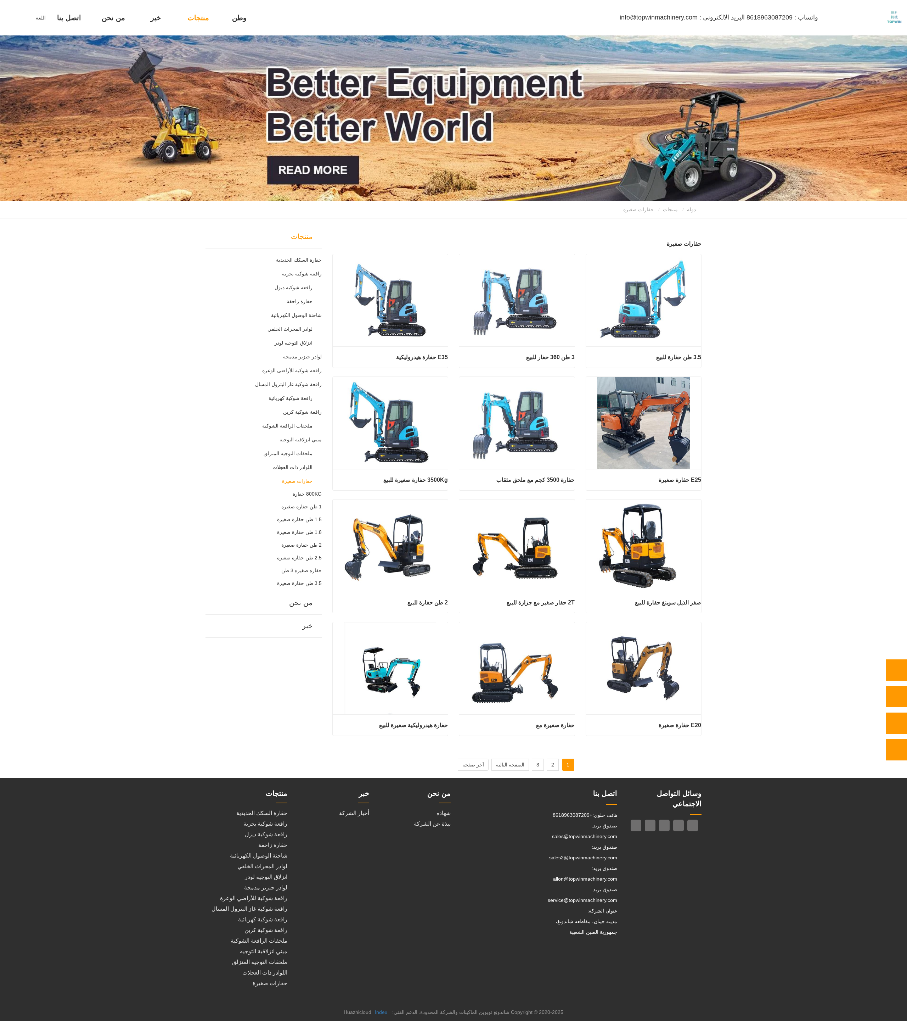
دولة (692, 209)
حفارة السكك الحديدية (298, 260)
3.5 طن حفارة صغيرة (299, 583)
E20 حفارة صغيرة (680, 725)
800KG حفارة (307, 494)
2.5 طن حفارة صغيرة (299, 557)
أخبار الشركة (354, 813)
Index (381, 1012)
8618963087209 (781, 17)
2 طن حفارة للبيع (427, 602)
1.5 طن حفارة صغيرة (299, 519)
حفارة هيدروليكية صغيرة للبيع (413, 725)
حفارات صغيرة (297, 481)
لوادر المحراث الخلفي (289, 329)
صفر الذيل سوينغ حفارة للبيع (668, 602)
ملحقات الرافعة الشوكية (287, 426)
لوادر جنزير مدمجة (302, 356)
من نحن (300, 603)
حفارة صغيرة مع (555, 725)
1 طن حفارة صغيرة (301, 506)
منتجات (670, 209)
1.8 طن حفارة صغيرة (299, 532)
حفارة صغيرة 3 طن (301, 570)
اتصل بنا (69, 18)
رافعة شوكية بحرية (301, 274)
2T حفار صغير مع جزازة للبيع (541, 602)
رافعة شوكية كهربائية (290, 398)
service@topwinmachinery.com (582, 900)
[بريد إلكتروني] (896, 723)
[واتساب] (896, 670)
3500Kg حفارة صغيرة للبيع (415, 480)
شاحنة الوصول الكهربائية (296, 315)
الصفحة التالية (510, 765)
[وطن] (895, 17)
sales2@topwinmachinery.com (583, 857)
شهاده (443, 813)
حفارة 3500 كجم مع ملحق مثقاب (535, 480)
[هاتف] (896, 696)
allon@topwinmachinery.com (585, 879)
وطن (239, 18)
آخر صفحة (473, 765)
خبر (307, 626)
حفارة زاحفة (299, 301)
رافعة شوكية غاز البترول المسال (288, 384)
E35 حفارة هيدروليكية (422, 357)
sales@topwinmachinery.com (584, 836)
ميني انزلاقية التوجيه (300, 439)
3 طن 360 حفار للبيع (550, 357)
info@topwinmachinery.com (682, 17)
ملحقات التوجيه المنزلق (288, 453)
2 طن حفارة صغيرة (301, 545)
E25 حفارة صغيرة (680, 480)
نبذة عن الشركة (432, 824)
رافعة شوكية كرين (302, 412)
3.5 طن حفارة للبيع (678, 357)
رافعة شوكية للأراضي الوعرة (291, 370)
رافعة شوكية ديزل (293, 287)
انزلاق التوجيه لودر (293, 343)
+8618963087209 (572, 815)
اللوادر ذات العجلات (292, 467)
